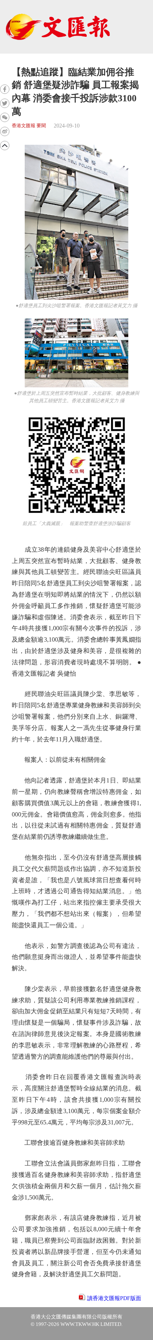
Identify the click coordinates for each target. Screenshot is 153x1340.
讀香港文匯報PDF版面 (114, 1298)
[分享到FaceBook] (4, 89)
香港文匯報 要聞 (29, 125)
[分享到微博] (4, 131)
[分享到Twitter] (4, 103)
